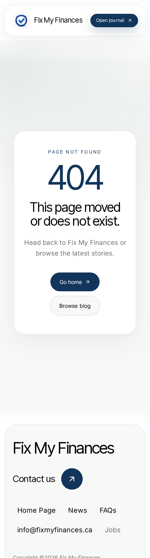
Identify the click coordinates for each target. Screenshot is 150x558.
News (77, 510)
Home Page (36, 510)
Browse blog (75, 305)
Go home (71, 282)
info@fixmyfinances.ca (54, 530)
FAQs (108, 510)
